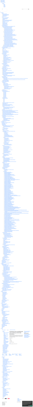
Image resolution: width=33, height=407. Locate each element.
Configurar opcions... (24, 405)
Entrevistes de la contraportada (6, 392)
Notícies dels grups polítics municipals (6, 388)
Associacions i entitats (5, 375)
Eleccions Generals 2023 (5, 394)
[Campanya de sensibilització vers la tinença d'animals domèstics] (27, 331)
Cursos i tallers (4, 391)
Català (4, 4)
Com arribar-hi (4, 380)
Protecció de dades (19, 399)
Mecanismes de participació (5, 374)
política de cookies (27, 404)
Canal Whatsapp (4, 393)
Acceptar (31, 405)
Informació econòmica (5, 350)
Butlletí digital (4, 395)
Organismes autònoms (6, 341)
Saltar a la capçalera (3, 0)
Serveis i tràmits (3, 365)
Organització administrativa (5, 346)
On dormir (4, 386)
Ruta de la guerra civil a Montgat (6, 383)
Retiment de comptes (6, 342)
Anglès (4, 5)
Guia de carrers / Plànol (5, 379)
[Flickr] (7, 398)
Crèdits (18, 398)
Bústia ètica (5, 340)
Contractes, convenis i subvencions (6, 362)
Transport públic (4, 381)
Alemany (4, 6)
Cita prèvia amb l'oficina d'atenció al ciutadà (7, 366)
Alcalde (3, 357)
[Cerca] (28, 9)
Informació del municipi (5, 377)
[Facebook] (6, 398)
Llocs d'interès (4, 385)
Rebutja (29, 405)
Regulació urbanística (5, 348)
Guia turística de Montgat (5, 382)
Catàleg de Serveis (4, 368)
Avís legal (18, 400)
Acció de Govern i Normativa (5, 345)
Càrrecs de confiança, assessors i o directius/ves (6, 337)
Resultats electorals (6, 344)
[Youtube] (8, 398)
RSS (3, 397)
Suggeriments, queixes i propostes (6, 369)
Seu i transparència (5, 352)
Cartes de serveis (4, 367)
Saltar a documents (3, 1)
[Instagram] (9, 398)
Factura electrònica (5, 370)
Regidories (5, 335)
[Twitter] (5, 398)
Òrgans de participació (5, 373)
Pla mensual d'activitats (5, 390)
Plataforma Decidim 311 (5, 376)
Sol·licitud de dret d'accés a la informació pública (7, 371)
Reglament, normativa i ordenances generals (7, 361)
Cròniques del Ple (4, 389)
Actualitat (3, 387)
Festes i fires (4, 384)
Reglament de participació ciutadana (6, 372)
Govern (3, 358)
